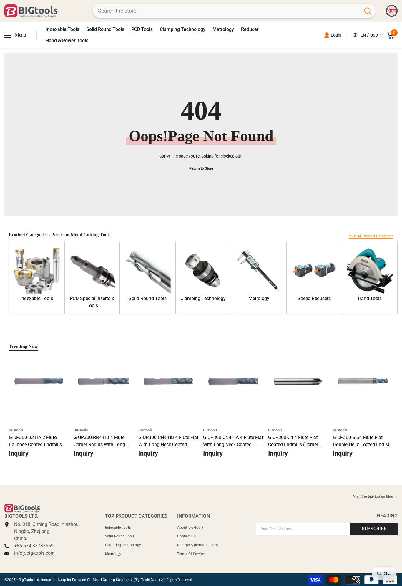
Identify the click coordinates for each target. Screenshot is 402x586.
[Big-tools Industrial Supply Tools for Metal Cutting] (37, 271)
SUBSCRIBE (374, 529)
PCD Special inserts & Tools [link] (92, 302)
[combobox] (226, 11)
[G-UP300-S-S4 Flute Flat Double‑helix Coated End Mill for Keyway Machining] (363, 381)
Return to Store (201, 168)
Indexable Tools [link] (36, 298)
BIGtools (16, 430)
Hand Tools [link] (370, 298)
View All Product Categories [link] (371, 236)
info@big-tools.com (34, 553)
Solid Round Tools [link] (148, 298)
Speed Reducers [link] (314, 298)
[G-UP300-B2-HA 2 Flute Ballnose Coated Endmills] (39, 381)
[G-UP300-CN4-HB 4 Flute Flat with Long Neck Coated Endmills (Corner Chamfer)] (168, 381)
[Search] (234, 11)
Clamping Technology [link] (203, 298)
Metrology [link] (258, 298)
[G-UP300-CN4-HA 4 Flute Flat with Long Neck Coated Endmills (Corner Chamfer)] (233, 381)
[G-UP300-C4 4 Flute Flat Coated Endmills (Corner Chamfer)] (298, 381)
